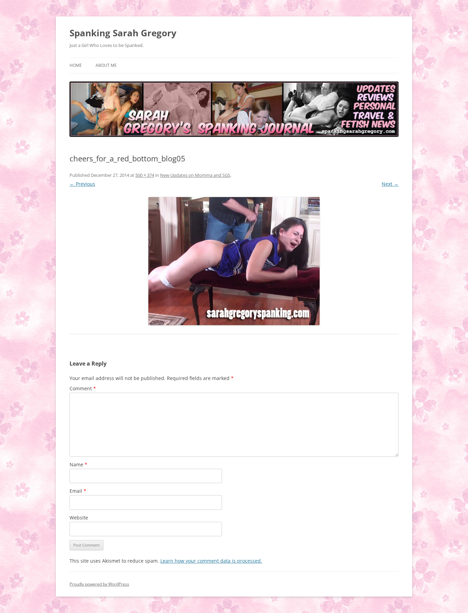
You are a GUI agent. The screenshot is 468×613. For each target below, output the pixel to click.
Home (76, 65)
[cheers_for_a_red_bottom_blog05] (234, 261)
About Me (106, 65)
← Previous (82, 184)
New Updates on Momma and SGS (195, 175)
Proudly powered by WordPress (99, 584)
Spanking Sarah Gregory (123, 33)
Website (79, 517)
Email (78, 491)
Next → (390, 184)
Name (78, 464)
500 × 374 (144, 175)
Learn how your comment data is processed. (211, 560)
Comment (83, 388)
